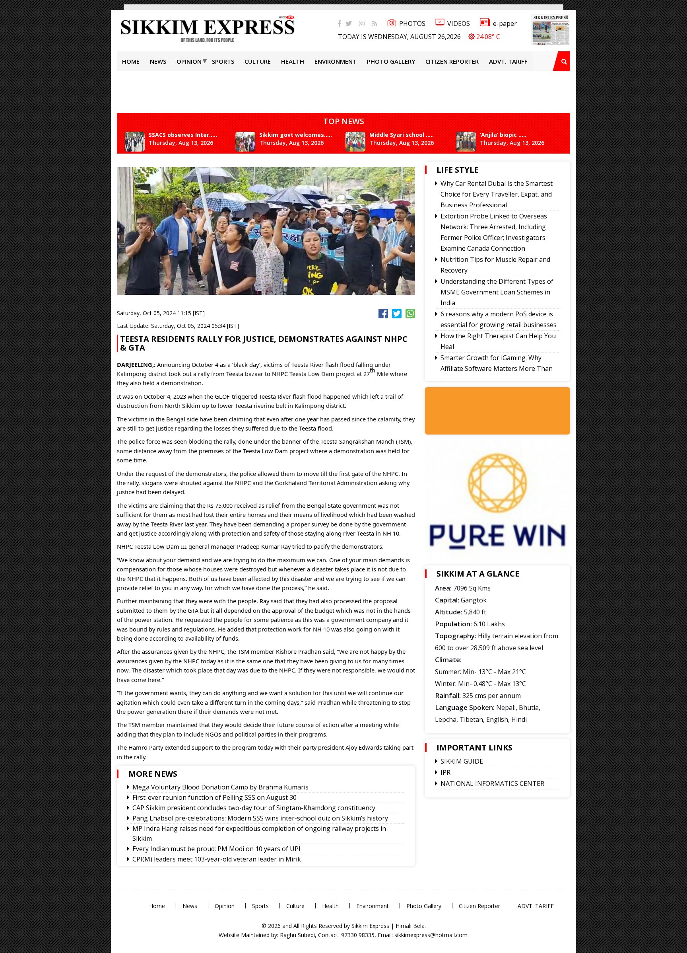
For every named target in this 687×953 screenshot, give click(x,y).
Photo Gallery (391, 61)
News (158, 61)
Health (292, 61)
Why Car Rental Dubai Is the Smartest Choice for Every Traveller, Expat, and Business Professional (497, 194)
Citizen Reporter (452, 61)
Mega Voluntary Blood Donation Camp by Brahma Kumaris (220, 787)
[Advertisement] (26, 113)
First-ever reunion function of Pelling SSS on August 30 (214, 797)
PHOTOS (412, 23)
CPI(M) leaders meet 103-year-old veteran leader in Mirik (216, 859)
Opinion (189, 61)
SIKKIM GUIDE (462, 761)
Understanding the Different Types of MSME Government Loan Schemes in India (497, 292)
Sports (223, 61)
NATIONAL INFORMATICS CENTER (492, 783)
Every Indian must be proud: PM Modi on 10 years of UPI (216, 848)
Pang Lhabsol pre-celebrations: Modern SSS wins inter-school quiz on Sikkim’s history (260, 818)
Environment (335, 61)
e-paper (505, 23)
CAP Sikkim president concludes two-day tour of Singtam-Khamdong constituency (253, 807)
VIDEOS (458, 23)
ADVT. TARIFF (508, 61)
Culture (258, 61)
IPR (445, 772)
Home (131, 61)
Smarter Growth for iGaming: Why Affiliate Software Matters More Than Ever (497, 368)
